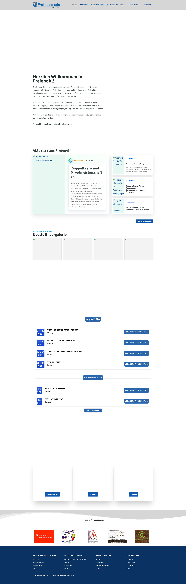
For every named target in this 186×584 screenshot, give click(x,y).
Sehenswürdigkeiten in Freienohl (75, 559)
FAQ (128, 568)
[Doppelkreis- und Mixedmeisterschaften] (49, 184)
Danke (98, 568)
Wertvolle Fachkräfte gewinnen (138, 164)
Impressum (131, 562)
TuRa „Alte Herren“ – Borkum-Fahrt (64, 351)
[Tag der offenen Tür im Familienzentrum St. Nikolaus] (118, 206)
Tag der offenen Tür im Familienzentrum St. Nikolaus (137, 208)
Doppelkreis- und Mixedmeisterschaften (86, 172)
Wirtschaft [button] (133, 4)
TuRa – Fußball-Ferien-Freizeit (62, 330)
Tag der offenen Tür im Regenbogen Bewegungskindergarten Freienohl (136, 189)
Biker (66, 568)
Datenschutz (131, 565)
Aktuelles (84, 4)
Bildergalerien (37, 565)
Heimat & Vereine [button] (116, 4)
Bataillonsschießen (55, 388)
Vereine (98, 559)
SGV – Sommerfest (54, 399)
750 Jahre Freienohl (102, 565)
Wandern (67, 562)
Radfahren (68, 565)
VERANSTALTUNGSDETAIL (136, 332)
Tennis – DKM (53, 362)
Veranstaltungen (97, 4)
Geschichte (99, 562)
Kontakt (35, 568)
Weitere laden (93, 410)
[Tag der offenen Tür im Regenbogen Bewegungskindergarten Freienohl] (118, 186)
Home (74, 4)
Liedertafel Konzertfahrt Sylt (62, 341)
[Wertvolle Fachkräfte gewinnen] (118, 165)
